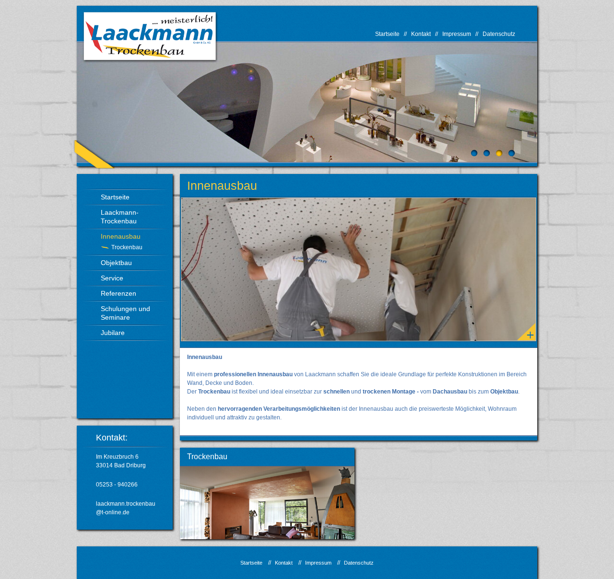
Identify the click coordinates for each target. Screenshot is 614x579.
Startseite (387, 34)
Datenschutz (499, 34)
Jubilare (113, 332)
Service (112, 278)
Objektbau (116, 262)
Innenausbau (121, 236)
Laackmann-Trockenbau (120, 216)
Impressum (456, 34)
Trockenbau (126, 247)
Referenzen (118, 293)
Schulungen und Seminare (125, 313)
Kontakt (421, 34)
